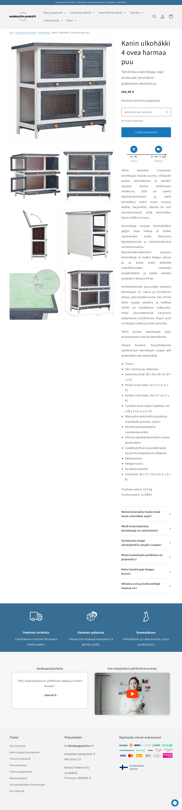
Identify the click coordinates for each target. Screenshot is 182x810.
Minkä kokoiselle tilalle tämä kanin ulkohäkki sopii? (140, 514)
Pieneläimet (44, 32)
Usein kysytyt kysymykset (24, 752)
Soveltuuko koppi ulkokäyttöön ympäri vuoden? (141, 543)
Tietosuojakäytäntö (21, 771)
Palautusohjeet (18, 778)
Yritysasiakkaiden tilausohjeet (27, 784)
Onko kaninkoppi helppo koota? (137, 572)
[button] (54, 13)
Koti (11, 32)
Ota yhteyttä (16, 791)
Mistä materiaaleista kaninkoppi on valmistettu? (139, 528)
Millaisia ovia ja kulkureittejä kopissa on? (140, 586)
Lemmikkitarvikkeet (26, 32)
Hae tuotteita (17, 746)
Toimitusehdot (18, 765)
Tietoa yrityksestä (20, 758)
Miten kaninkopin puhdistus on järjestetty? (142, 557)
